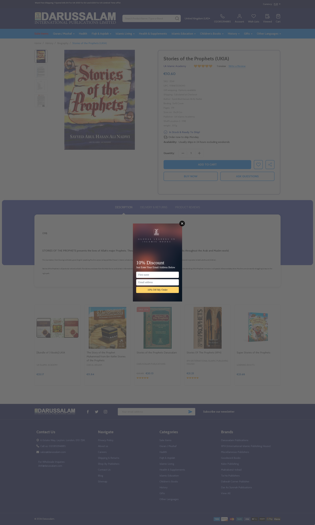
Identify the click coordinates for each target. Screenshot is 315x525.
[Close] (182, 223)
